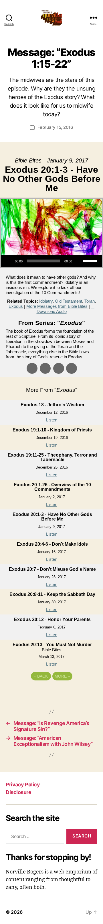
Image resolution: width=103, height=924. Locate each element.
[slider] (91, 260)
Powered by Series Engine (51, 692)
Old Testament (68, 301)
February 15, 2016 (55, 127)
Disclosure (18, 792)
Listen (51, 419)
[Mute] (78, 261)
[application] (51, 261)
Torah (89, 301)
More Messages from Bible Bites (57, 306)
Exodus (16, 306)
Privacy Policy (23, 785)
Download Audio (52, 311)
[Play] (8, 261)
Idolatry (46, 301)
